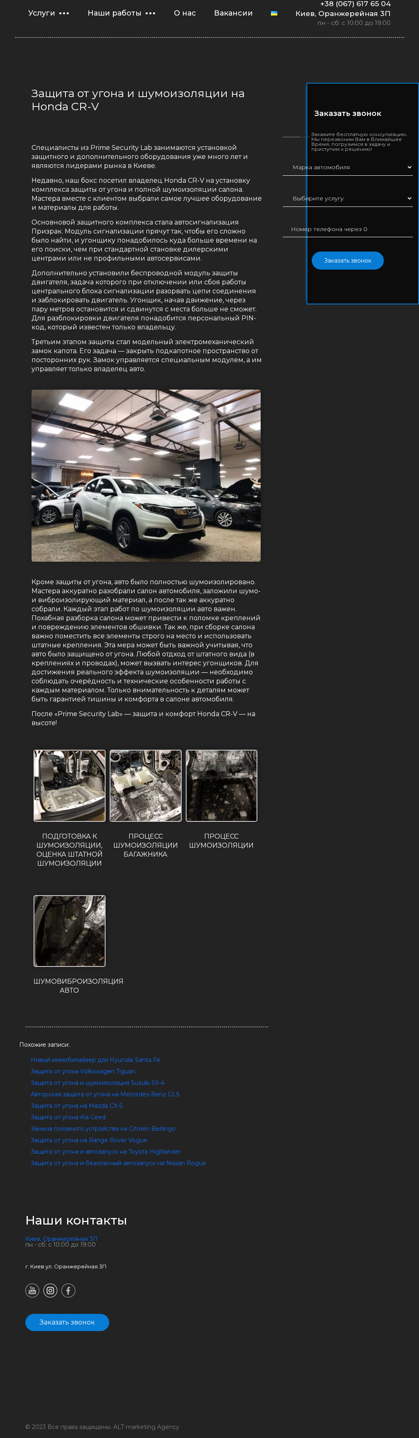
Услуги (41, 13)
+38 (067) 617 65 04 (355, 3)
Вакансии (233, 13)
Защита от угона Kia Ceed (68, 1117)
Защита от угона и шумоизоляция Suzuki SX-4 (97, 1082)
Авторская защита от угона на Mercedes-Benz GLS (105, 1094)
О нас (185, 13)
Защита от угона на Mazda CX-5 (76, 1105)
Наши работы (115, 13)
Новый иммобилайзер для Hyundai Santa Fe (95, 1060)
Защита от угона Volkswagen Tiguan (83, 1071)
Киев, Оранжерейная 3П (343, 13)
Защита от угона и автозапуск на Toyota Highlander (106, 1151)
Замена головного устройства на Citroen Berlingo (103, 1128)
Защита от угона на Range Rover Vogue (89, 1140)
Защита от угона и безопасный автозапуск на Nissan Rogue (118, 1163)
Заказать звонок (348, 260)
